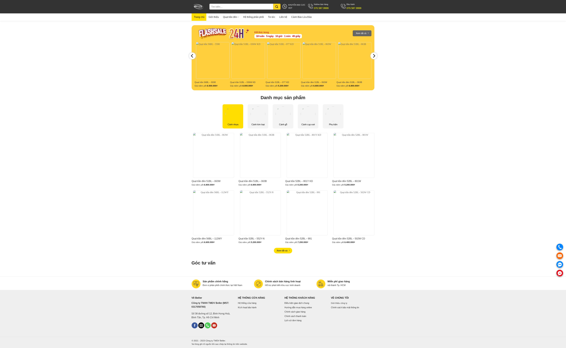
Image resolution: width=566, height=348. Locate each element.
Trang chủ (199, 17)
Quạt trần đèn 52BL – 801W (346, 181)
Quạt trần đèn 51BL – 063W (314, 82)
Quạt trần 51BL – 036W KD (242, 82)
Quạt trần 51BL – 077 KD (277, 82)
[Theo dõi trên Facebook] (195, 325)
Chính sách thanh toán (295, 316)
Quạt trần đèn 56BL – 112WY (207, 238)
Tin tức (271, 17)
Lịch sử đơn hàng (292, 320)
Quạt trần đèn (230, 17)
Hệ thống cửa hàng (247, 303)
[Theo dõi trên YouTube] (214, 325)
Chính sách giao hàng (294, 311)
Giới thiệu (214, 17)
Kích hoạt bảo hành (247, 307)
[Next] (373, 55)
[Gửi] (276, 7)
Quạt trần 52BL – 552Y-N (251, 238)
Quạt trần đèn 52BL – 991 (298, 238)
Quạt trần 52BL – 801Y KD (299, 181)
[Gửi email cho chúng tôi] (201, 325)
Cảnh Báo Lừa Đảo (301, 17)
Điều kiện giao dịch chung (296, 303)
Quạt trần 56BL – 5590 (205, 82)
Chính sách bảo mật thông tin (345, 307)
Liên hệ (283, 17)
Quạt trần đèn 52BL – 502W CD (348, 238)
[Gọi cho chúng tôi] (208, 325)
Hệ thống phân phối (253, 17)
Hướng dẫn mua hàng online (298, 307)
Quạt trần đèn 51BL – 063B (349, 82)
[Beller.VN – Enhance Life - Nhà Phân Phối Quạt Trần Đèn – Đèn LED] (199, 6)
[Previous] (192, 55)
